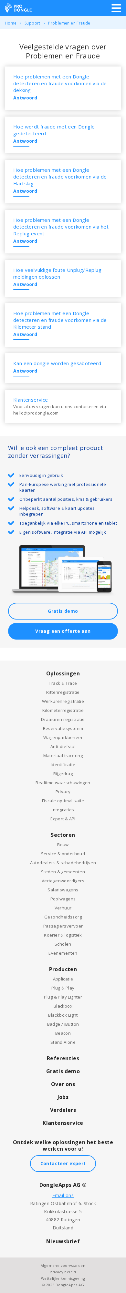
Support (32, 23)
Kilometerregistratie (63, 710)
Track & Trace (63, 683)
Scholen (63, 944)
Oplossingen (63, 673)
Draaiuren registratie (63, 719)
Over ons (63, 1084)
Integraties (63, 810)
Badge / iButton (63, 1024)
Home (11, 23)
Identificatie (63, 764)
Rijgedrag (63, 773)
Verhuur (63, 908)
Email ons (63, 1195)
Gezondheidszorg (63, 917)
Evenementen (62, 953)
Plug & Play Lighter (63, 997)
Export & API (63, 819)
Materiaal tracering (63, 755)
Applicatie (63, 979)
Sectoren (63, 834)
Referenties (63, 1058)
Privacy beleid (63, 1271)
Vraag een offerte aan (62, 631)
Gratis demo (63, 611)
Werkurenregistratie (63, 701)
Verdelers (63, 1109)
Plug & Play (62, 988)
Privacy (63, 792)
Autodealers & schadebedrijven (63, 863)
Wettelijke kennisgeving (63, 1278)
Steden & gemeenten (63, 872)
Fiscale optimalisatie (63, 801)
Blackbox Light (63, 1015)
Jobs (63, 1097)
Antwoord (25, 98)
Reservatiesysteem (63, 728)
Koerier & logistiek (63, 935)
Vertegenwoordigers (63, 881)
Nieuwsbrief (63, 1241)
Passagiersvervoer (63, 926)
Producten (63, 969)
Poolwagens (63, 899)
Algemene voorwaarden (63, 1265)
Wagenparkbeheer (63, 737)
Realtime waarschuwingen (63, 782)
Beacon (63, 1033)
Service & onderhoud (63, 854)
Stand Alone (63, 1042)
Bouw (63, 844)
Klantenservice (63, 1122)
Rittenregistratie (63, 692)
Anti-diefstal (63, 746)
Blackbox (63, 1006)
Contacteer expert (63, 1163)
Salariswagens (62, 890)
